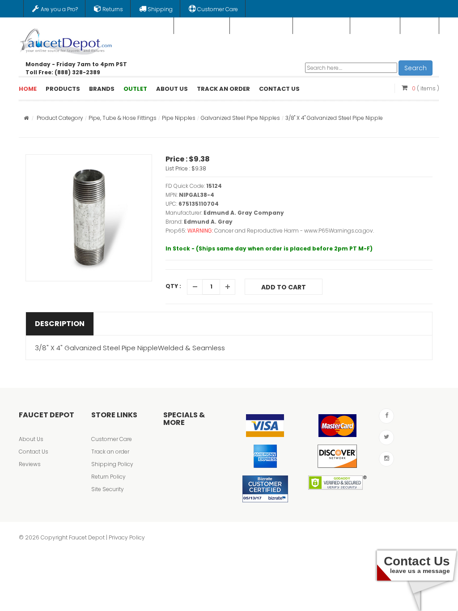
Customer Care (111, 439)
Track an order (110, 451)
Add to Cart (283, 287)
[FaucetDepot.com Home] (66, 40)
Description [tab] (60, 323)
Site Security (107, 489)
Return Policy (108, 476)
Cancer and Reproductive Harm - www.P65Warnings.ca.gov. (294, 230)
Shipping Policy (112, 464)
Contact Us (33, 451)
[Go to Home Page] (26, 118)
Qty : (173, 286)
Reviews (30, 464)
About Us (31, 439)
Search (415, 68)
